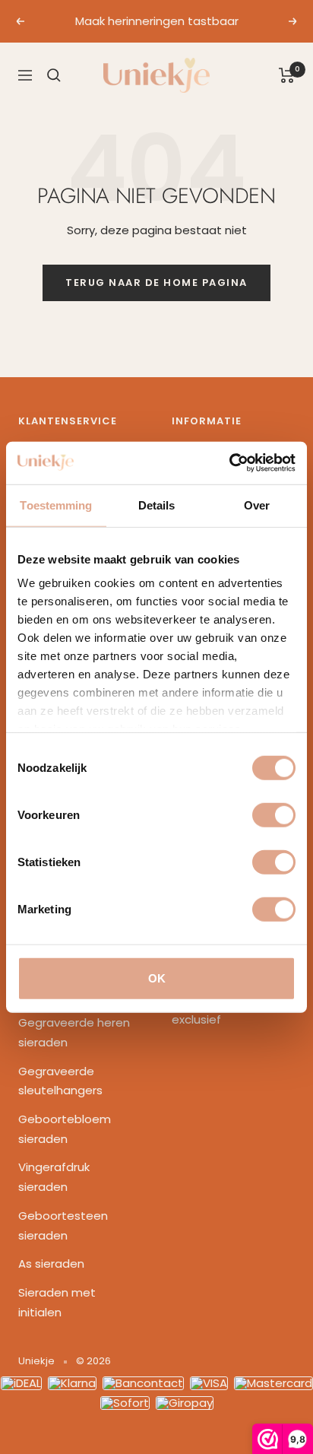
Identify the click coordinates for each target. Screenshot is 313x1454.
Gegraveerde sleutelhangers (60, 1081)
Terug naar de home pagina (156, 282)
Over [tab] (257, 504)
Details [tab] (156, 504)
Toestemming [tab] (56, 504)
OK (157, 977)
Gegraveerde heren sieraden (74, 1032)
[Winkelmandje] (287, 75)
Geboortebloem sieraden (64, 1129)
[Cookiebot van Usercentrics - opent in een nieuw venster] (229, 463)
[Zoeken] (54, 75)
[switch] (274, 814)
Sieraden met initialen (57, 1302)
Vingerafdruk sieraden (54, 1177)
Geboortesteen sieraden (63, 1225)
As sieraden (51, 1263)
